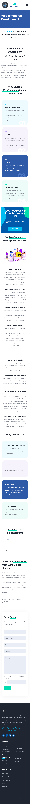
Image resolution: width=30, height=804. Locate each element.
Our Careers (12, 801)
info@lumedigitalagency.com (14, 728)
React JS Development (19, 747)
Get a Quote (15, 38)
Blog (3, 783)
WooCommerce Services (9, 34)
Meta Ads (18, 761)
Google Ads (18, 758)
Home (2, 23)
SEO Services (18, 755)
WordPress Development (6, 750)
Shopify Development (6, 762)
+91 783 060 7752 (11, 731)
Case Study (18, 801)
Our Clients (5, 774)
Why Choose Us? (23, 34)
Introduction (8, 31)
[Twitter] (7, 735)
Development (6, 746)
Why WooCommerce (19, 31)
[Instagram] (13, 735)
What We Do (6, 777)
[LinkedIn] (10, 735)
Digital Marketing (19, 752)
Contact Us (5, 787)
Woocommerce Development (6, 756)
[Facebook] (3, 735)
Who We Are (6, 780)
